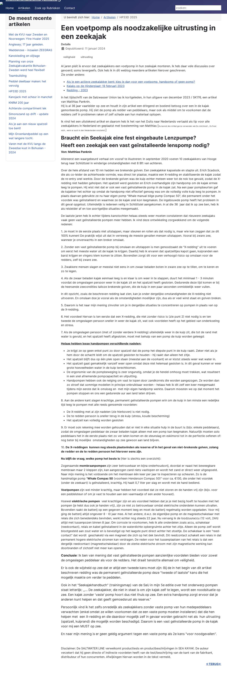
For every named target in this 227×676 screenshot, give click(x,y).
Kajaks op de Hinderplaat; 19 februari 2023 (95, 86)
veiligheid (69, 56)
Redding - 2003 (77, 90)
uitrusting (87, 56)
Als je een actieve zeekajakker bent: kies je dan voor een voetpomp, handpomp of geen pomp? (131, 81)
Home (10, 8)
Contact (69, 8)
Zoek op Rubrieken (47, 8)
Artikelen (24, 8)
